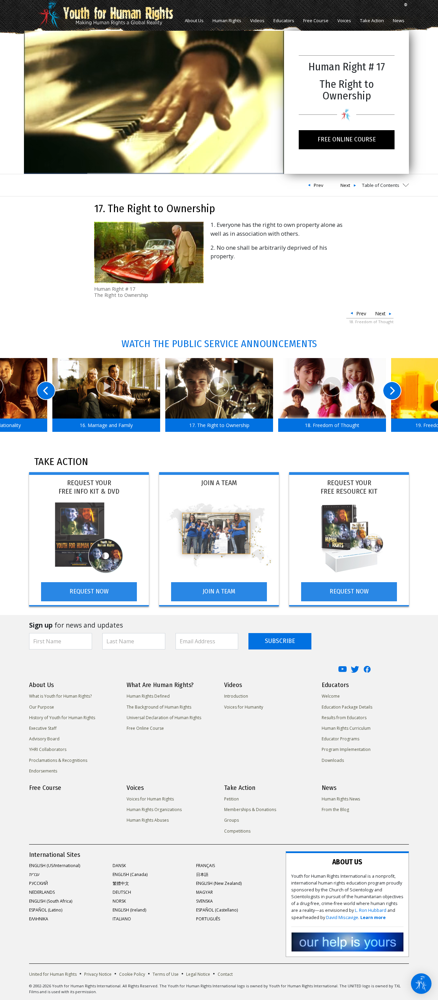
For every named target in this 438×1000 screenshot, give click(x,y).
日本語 (202, 874)
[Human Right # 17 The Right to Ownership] (149, 252)
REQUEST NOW (88, 591)
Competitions (237, 831)
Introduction (236, 696)
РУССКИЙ (38, 883)
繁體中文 (121, 883)
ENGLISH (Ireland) (129, 910)
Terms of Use (166, 974)
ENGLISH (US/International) (54, 865)
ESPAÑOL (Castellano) (217, 910)
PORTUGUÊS (208, 919)
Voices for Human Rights (150, 799)
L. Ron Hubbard (370, 910)
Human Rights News (341, 799)
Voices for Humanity (243, 707)
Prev (318, 185)
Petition (231, 799)
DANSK (119, 865)
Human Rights (226, 20)
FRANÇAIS (205, 865)
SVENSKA (204, 901)
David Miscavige (342, 917)
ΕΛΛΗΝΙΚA (38, 919)
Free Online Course (145, 728)
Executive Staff (42, 728)
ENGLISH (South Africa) (50, 901)
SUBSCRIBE (280, 641)
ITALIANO (122, 919)
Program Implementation (346, 749)
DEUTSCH (122, 892)
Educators (283, 20)
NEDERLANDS (42, 892)
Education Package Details (347, 707)
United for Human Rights (53, 974)
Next (345, 185)
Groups (231, 820)
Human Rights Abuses (148, 820)
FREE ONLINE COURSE (347, 139)
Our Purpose (41, 707)
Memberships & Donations (250, 809)
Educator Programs (340, 739)
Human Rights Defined (148, 696)
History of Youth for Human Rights (62, 718)
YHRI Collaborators (47, 749)
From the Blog (335, 809)
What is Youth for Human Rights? (60, 696)
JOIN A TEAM (219, 591)
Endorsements (43, 771)
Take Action (372, 20)
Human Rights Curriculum (346, 728)
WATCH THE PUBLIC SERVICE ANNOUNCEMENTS (219, 344)
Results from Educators (344, 718)
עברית (34, 874)
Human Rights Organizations (154, 809)
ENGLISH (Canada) (130, 874)
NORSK (119, 901)
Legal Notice (198, 974)
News (398, 20)
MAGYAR (204, 892)
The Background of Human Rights (159, 707)
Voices (344, 20)
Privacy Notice (98, 974)
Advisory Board (44, 739)
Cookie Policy (132, 974)
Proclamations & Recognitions (58, 760)
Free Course (315, 20)
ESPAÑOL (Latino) (45, 910)
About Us (194, 20)
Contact (225, 974)
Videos (257, 20)
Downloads (333, 760)
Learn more (373, 917)
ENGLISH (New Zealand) (219, 883)
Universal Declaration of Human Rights (164, 718)
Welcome (331, 696)
